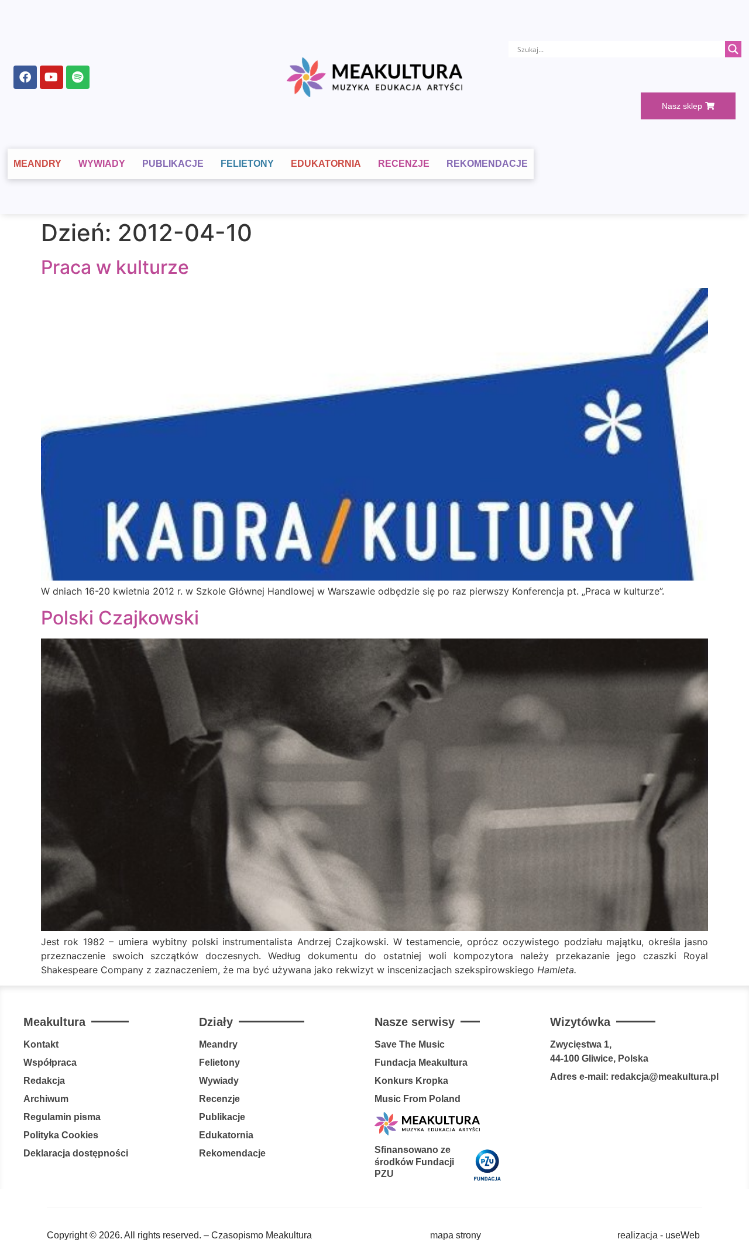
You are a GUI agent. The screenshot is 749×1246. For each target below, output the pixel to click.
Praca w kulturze (115, 267)
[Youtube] (51, 77)
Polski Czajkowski (120, 617)
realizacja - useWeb (658, 1235)
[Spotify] (78, 77)
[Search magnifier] (733, 49)
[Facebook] (25, 77)
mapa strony (455, 1235)
